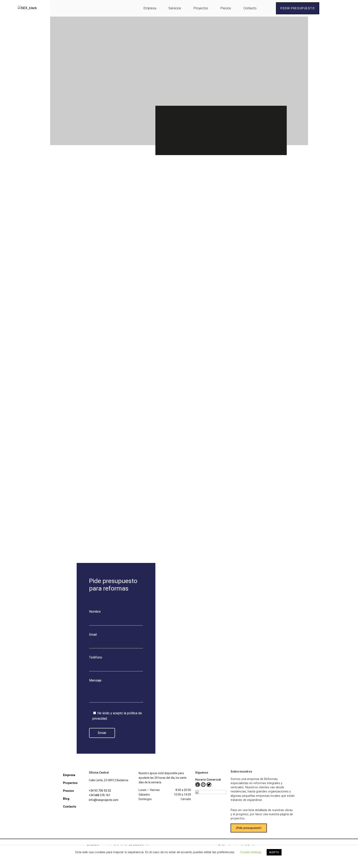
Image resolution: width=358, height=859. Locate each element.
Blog (66, 799)
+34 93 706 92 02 (100, 791)
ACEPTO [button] (274, 852)
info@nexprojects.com (103, 800)
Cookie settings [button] (250, 852)
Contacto (249, 8)
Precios (225, 8)
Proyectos (201, 8)
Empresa (150, 8)
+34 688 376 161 (99, 795)
